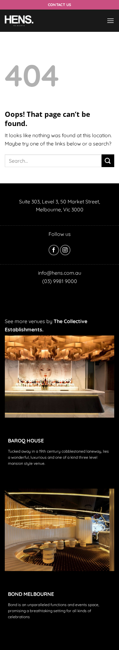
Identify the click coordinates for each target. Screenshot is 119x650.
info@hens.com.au (59, 273)
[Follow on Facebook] (54, 250)
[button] (110, 20)
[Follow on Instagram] (65, 250)
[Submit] (108, 160)
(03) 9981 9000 (59, 281)
